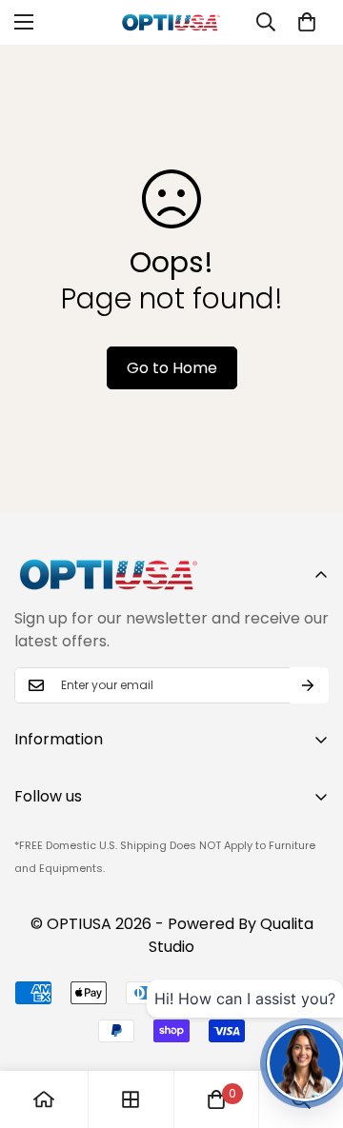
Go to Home (172, 368)
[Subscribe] (308, 685)
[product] (43, 1099)
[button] (307, 22)
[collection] (130, 1099)
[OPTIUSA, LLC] (171, 22)
